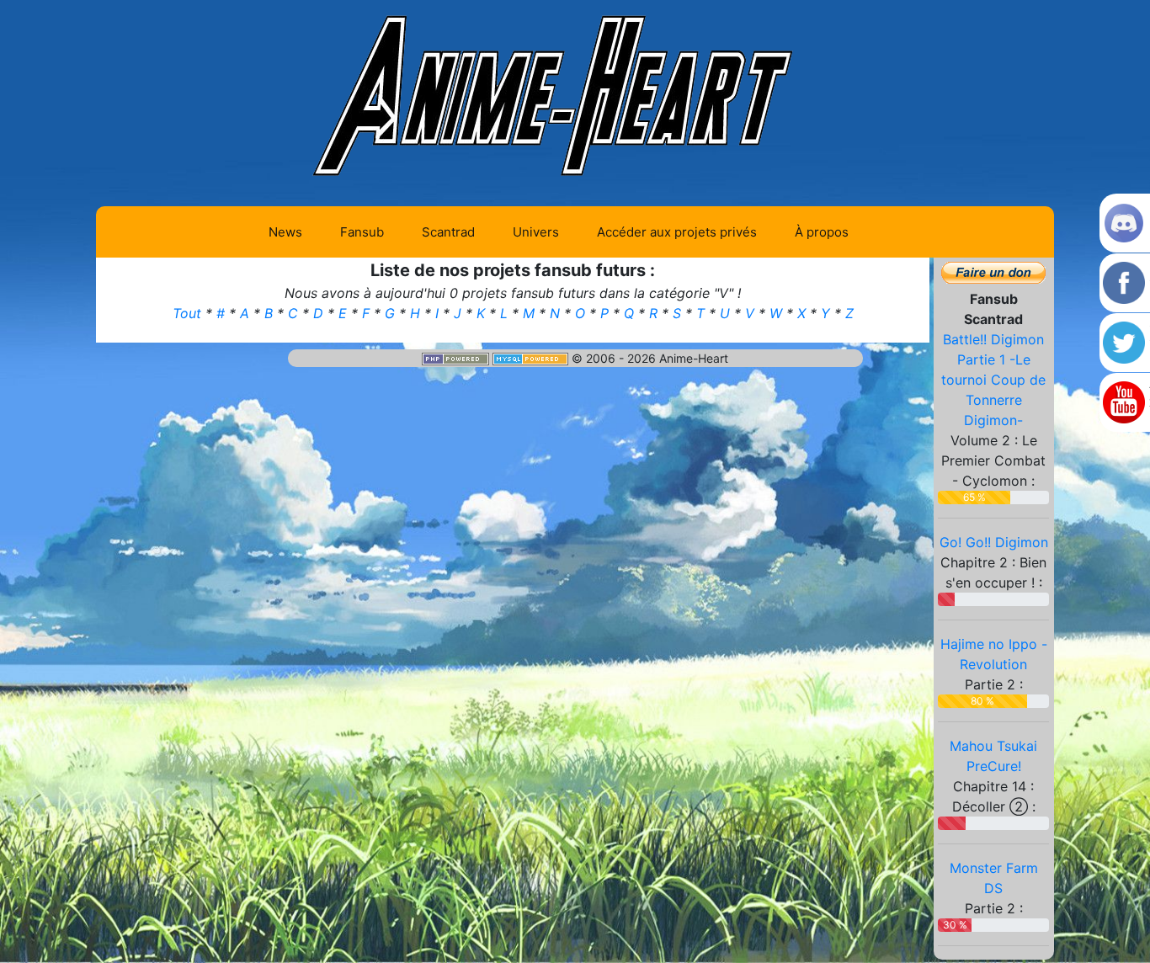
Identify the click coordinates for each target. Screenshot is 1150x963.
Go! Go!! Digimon (994, 542)
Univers (536, 232)
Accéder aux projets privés (677, 232)
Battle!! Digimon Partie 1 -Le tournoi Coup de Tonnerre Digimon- (993, 379)
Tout (189, 313)
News (285, 232)
